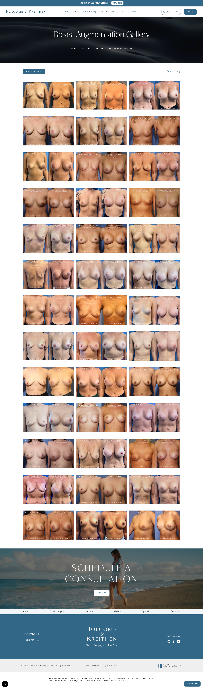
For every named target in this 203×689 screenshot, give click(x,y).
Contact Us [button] (192, 683)
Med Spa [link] (104, 11)
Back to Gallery (173, 71)
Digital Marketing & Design (172, 666)
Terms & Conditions (92, 666)
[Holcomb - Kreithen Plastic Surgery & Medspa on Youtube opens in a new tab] (178, 641)
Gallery (86, 49)
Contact (190, 11)
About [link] (76, 11)
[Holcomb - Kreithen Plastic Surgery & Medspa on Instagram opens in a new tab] (169, 641)
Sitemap (115, 666)
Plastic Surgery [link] (89, 11)
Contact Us (102, 592)
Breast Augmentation (121, 49)
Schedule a (101, 573)
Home (73, 49)
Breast (99, 49)
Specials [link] (125, 11)
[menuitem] (67, 11)
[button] (5, 684)
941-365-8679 (119, 680)
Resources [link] (137, 11)
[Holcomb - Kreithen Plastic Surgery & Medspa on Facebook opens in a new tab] (174, 641)
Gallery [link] (114, 11)
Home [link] (67, 11)
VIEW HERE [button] (117, 3)
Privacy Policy (105, 666)
